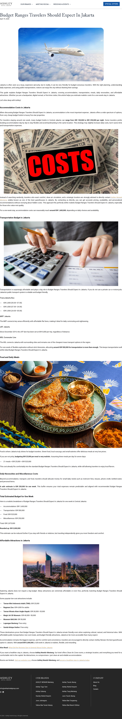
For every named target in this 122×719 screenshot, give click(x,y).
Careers (95, 689)
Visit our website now (23, 660)
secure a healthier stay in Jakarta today (74, 660)
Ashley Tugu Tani (41, 687)
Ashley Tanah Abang (69, 682)
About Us (96, 682)
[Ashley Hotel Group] (6, 4)
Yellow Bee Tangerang (69, 700)
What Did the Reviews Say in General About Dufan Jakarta (30, 648)
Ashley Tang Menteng (69, 691)
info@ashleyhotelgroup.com (9, 688)
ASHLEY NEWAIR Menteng (45, 682)
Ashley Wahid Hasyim (69, 687)
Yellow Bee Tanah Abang (44, 705)
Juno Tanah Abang (68, 696)
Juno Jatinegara (41, 700)
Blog (94, 686)
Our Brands (25, 4)
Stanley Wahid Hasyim (43, 696)
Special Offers (111, 4)
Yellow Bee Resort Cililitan (70, 705)
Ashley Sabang (41, 691)
